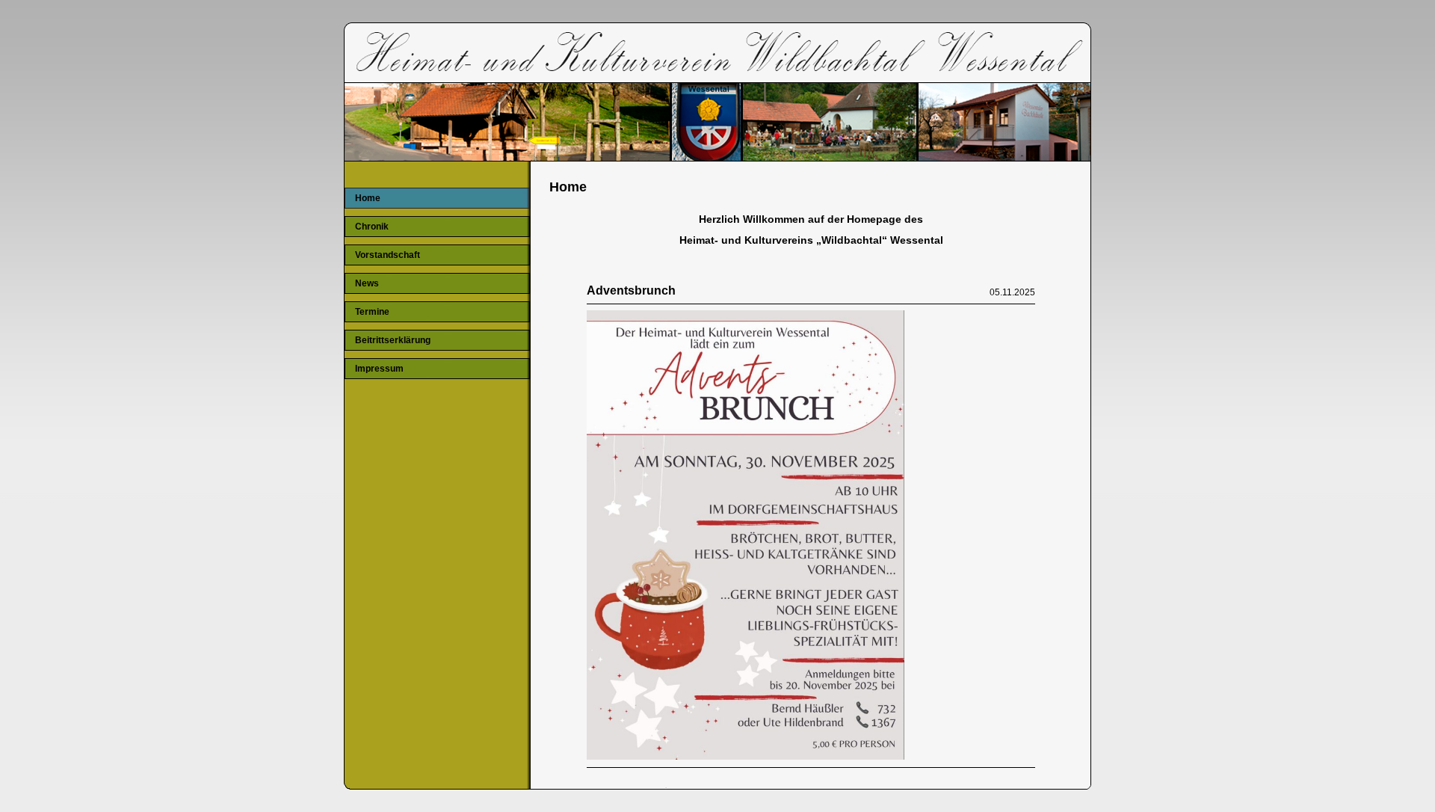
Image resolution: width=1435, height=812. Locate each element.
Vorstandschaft (387, 255)
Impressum (379, 368)
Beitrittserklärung (392, 340)
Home (367, 198)
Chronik (372, 226)
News (367, 283)
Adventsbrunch (631, 290)
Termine (372, 312)
